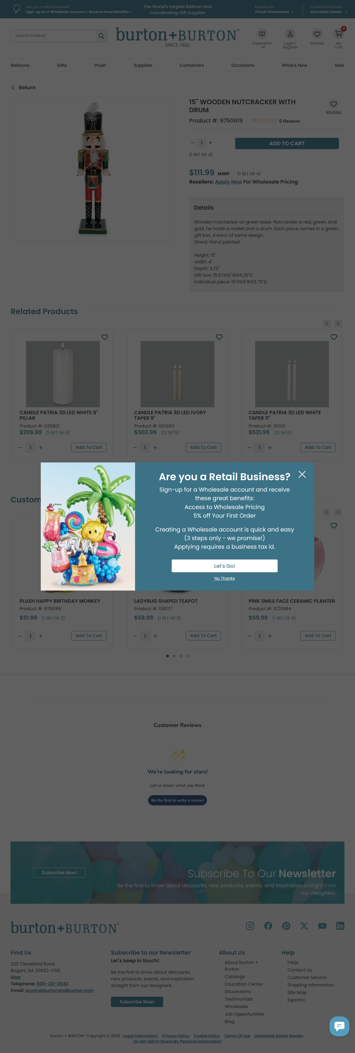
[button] (339, 1026)
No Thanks (224, 578)
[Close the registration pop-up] (302, 474)
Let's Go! (224, 566)
